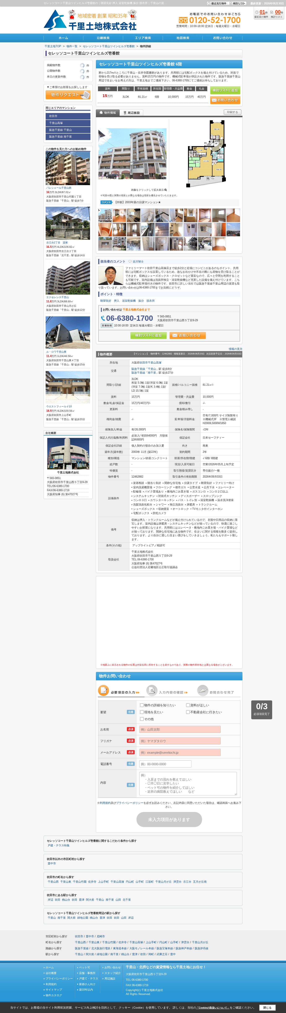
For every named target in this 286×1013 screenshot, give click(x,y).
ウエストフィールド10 (59, 406)
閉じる (267, 1007)
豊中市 (52, 863)
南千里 (152, 372)
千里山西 (53, 881)
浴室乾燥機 (129, 300)
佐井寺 (92, 881)
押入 (116, 300)
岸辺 (50, 899)
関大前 (90, 899)
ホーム (50, 967)
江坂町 (150, 881)
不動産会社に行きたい (206, 712)
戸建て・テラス (88, 978)
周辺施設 (109, 978)
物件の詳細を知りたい (160, 705)
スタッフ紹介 (112, 973)
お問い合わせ (112, 967)
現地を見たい (153, 712)
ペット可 (84, 967)
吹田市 (144, 362)
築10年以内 (86, 989)
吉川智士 (138, 261)
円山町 (130, 881)
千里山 (152, 368)
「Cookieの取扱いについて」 (213, 1007)
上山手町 (103, 881)
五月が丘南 (200, 881)
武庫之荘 (162, 954)
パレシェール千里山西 (58, 187)
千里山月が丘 (163, 881)
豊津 (81, 899)
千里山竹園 (79, 881)
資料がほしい (199, 705)
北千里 (127, 899)
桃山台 (66, 899)
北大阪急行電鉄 (100, 948)
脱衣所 (151, 300)
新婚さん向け (87, 984)
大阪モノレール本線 (141, 948)
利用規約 (105, 802)
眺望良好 (105, 300)
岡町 (151, 954)
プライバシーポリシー (129, 802)
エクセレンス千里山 (57, 297)
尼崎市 (101, 936)
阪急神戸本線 (184, 948)
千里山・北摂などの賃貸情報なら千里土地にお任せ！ (166, 967)
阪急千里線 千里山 (60, 129)
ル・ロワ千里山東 (56, 351)
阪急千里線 (138, 368)
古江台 (187, 881)
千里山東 (65, 881)
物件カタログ (54, 995)
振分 (141, 300)
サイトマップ (54, 989)
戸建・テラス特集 (59, 845)
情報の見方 (235, 349)
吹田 (57, 899)
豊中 (173, 954)
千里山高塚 (154, 362)
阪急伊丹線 (201, 948)
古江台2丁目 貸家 (57, 242)
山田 (118, 899)
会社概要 (51, 973)
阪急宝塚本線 (165, 948)
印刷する (232, 112)
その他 (149, 719)
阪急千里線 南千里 (60, 136)
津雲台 (177, 881)
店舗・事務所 (87, 973)
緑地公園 (82, 917)
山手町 (140, 881)
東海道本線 (120, 948)
